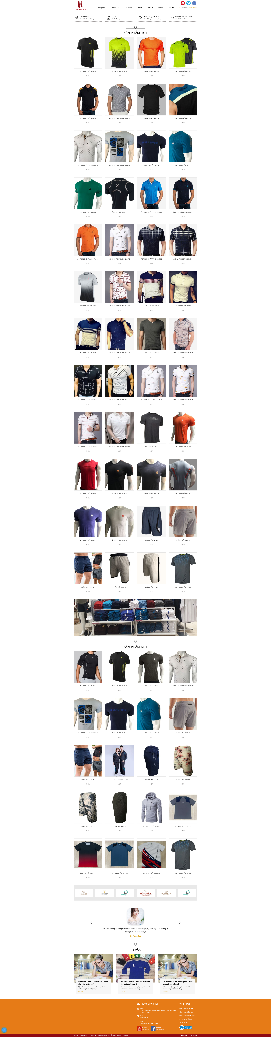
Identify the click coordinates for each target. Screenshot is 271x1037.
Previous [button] (92, 923)
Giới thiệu (115, 7)
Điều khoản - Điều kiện (186, 1008)
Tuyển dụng (183, 1023)
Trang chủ (101, 7)
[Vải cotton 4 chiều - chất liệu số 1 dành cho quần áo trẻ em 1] (93, 968)
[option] (135, 617)
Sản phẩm (128, 7)
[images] (183, 3)
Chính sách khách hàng (187, 1016)
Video (160, 7)
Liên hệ (171, 7)
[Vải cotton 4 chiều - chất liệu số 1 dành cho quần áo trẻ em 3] (177, 968)
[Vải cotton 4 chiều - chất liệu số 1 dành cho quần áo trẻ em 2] (135, 968)
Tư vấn (139, 7)
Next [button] (178, 923)
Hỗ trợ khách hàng (185, 1019)
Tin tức (150, 7)
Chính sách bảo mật (186, 1012)
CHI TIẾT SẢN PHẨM (88, 79)
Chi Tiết (80, 992)
